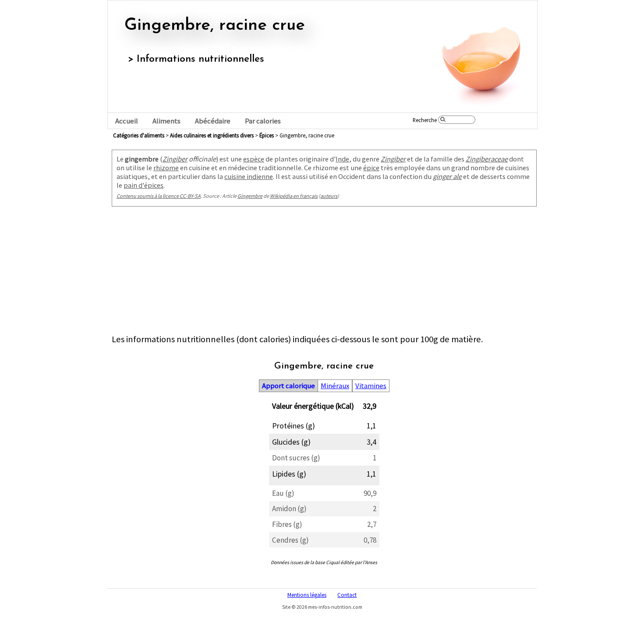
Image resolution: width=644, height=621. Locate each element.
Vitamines (370, 385)
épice (371, 167)
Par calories (263, 121)
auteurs (328, 196)
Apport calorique (288, 385)
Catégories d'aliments (138, 135)
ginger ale (447, 176)
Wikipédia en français (294, 196)
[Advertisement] (324, 272)
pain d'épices (143, 185)
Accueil (126, 121)
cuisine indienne (248, 176)
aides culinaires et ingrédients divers (212, 135)
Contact (347, 594)
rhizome (166, 167)
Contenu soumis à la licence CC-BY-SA (159, 196)
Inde (342, 158)
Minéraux (335, 385)
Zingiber (175, 158)
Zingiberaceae (487, 158)
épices (266, 135)
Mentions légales (306, 594)
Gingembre (249, 196)
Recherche (425, 119)
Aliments (166, 121)
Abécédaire (212, 121)
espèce (253, 158)
